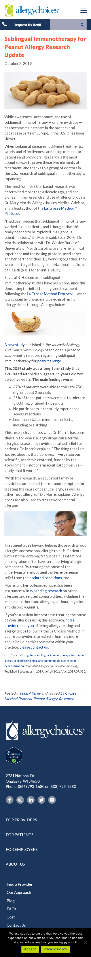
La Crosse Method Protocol (50, 293)
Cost (11, 917)
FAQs (11, 908)
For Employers (22, 849)
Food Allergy (30, 693)
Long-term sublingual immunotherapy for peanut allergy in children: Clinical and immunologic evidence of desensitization (44, 660)
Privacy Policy (55, 949)
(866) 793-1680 (31, 786)
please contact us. (34, 647)
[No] (85, 942)
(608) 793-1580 (62, 786)
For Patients (19, 834)
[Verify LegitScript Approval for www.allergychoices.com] (14, 755)
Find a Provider (20, 884)
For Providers (21, 819)
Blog (11, 900)
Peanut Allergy (45, 698)
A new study (14, 344)
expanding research (46, 590)
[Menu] (84, 11)
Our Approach (19, 892)
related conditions (47, 577)
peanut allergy (49, 361)
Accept (30, 949)
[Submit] (82, 24)
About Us (15, 864)
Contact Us (16, 925)
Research (66, 698)
